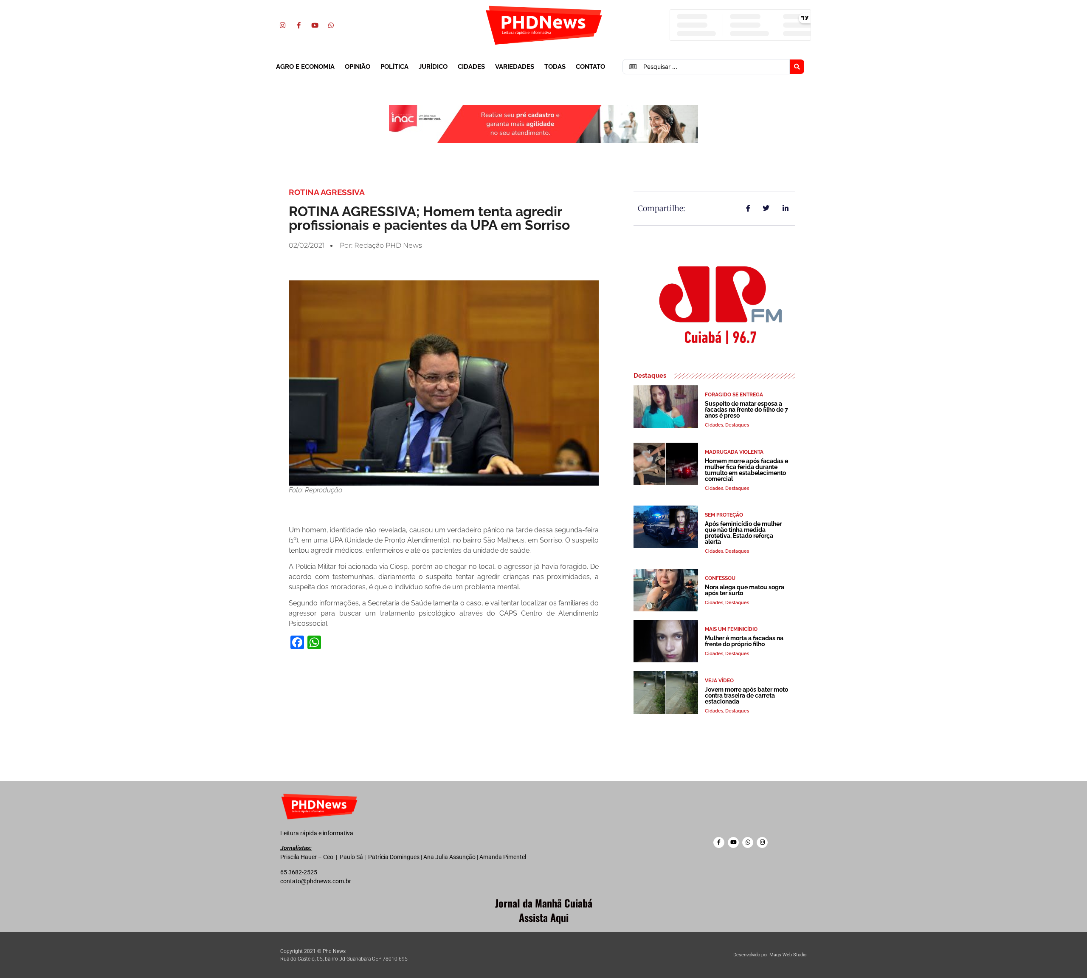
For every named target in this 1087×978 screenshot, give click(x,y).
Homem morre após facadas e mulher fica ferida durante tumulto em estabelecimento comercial (746, 470)
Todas (555, 67)
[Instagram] (282, 25)
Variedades (514, 67)
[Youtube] (314, 25)
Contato (590, 67)
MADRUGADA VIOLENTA (734, 452)
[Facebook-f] (298, 25)
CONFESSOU (720, 578)
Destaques (737, 425)
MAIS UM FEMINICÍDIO (731, 629)
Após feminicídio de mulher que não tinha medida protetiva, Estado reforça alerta (743, 532)
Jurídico (433, 67)
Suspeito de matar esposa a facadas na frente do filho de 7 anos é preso (746, 409)
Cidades (471, 67)
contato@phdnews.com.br (315, 881)
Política (394, 67)
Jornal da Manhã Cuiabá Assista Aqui (543, 910)
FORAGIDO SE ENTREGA (734, 395)
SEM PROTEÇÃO (724, 515)
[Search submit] (797, 66)
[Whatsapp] (330, 25)
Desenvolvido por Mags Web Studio (769, 955)
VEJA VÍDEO (719, 681)
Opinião (357, 67)
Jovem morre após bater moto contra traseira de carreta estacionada (746, 695)
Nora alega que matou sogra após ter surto (744, 590)
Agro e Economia (305, 67)
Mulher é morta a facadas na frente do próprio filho (744, 641)
